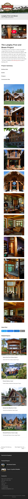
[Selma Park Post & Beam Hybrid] (14, 346)
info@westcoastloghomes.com (7, 488)
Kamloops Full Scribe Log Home (5, 448)
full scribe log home (16, 60)
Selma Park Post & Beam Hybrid (10, 357)
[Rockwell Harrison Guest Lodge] (14, 422)
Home (2, 17)
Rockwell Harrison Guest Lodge (10, 432)
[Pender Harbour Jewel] (14, 371)
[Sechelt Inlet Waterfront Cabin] (14, 396)
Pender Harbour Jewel (8, 381)
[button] (26, 6)
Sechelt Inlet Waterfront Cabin (10, 407)
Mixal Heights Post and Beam (19, 448)
